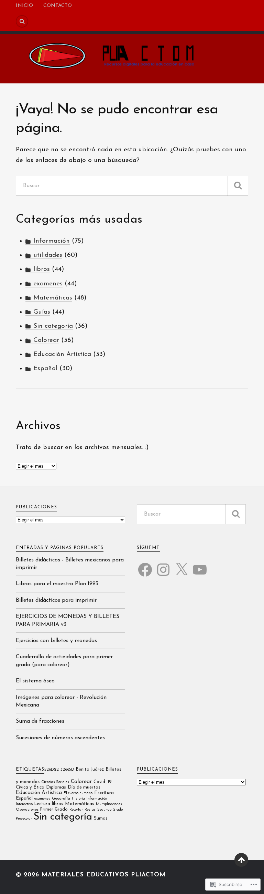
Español (45, 368)
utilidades (47, 255)
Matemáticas (52, 298)
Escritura (104, 792)
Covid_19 (102, 782)
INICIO (24, 5)
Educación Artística (62, 354)
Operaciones (27, 809)
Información (51, 241)
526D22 (51, 770)
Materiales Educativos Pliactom (104, 875)
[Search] (22, 21)
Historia (78, 799)
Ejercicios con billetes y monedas (56, 640)
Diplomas (56, 787)
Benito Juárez (90, 770)
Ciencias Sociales (55, 782)
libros (41, 269)
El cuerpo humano (78, 793)
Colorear (46, 340)
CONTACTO (57, 5)
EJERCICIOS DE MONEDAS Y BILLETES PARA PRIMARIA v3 (67, 620)
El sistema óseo (35, 681)
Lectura (42, 804)
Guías (41, 312)
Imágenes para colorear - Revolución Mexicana (61, 701)
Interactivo (24, 804)
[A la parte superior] (241, 860)
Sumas (101, 818)
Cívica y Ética (30, 787)
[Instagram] (163, 565)
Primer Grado (54, 809)
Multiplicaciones (109, 804)
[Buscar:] (132, 186)
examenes (48, 284)
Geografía (61, 798)
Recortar (76, 810)
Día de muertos (84, 787)
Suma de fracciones (40, 721)
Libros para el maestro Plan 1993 (57, 584)
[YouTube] (199, 565)
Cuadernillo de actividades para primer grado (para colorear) (64, 660)
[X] (181, 565)
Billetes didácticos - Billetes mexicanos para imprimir (70, 563)
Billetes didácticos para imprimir (56, 600)
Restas (90, 810)
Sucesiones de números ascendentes (60, 738)
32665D (67, 770)
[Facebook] (145, 565)
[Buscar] (238, 186)
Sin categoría (53, 326)
